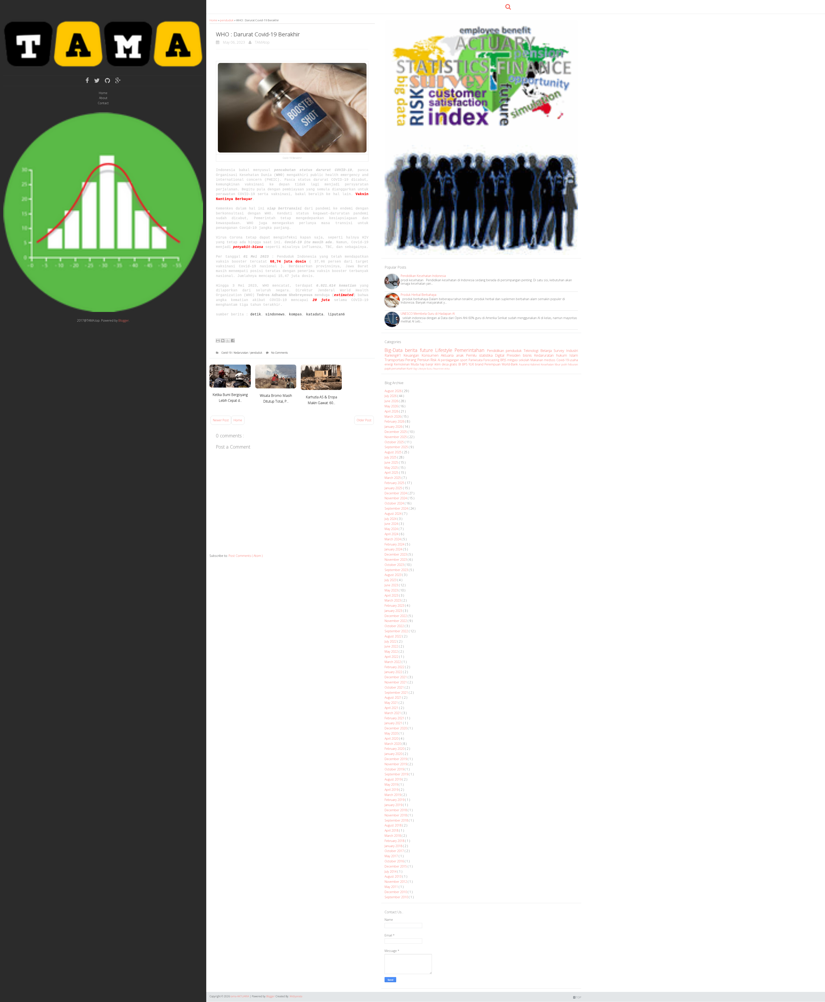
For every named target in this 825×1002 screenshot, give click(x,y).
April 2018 (392, 830)
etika (447, 368)
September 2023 (397, 570)
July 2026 (391, 396)
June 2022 (392, 646)
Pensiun (423, 359)
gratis (454, 364)
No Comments (279, 352)
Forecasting (491, 360)
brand (479, 364)
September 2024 (397, 508)
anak (461, 355)
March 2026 (393, 416)
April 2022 (392, 657)
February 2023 (395, 605)
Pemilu (472, 355)
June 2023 (392, 585)
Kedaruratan (241, 352)
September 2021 (397, 692)
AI (439, 360)
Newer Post (221, 420)
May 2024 (392, 529)
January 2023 (394, 611)
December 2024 (396, 493)
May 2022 (392, 651)
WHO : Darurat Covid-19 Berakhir (258, 34)
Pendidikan (496, 350)
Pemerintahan (471, 350)
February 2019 (395, 800)
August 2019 (393, 779)
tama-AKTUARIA (240, 996)
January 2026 (394, 427)
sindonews (275, 314)
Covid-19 (226, 352)
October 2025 (395, 442)
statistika (487, 355)
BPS (465, 364)
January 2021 (394, 723)
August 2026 (393, 391)
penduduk (227, 20)
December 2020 (396, 728)
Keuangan (412, 355)
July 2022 (391, 641)
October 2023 (395, 565)
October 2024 (395, 503)
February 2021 (395, 718)
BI (460, 364)
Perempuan (493, 364)
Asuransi (524, 364)
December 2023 (396, 554)
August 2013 (393, 876)
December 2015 (396, 866)
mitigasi (513, 360)
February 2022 (395, 667)
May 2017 (392, 856)
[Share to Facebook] (233, 340)
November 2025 (396, 437)
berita (412, 350)
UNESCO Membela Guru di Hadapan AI (428, 314)
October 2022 (395, 626)
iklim (438, 364)
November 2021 (396, 682)
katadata (314, 314)
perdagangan (450, 360)
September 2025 (397, 447)
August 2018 (393, 825)
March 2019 (393, 795)
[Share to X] (228, 340)
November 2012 (396, 882)
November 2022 (396, 621)
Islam (573, 355)
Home (103, 93)
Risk (433, 359)
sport (464, 360)
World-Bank (510, 364)
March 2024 (393, 539)
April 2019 (392, 790)
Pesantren (439, 368)
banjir (430, 364)
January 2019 (394, 805)
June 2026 (392, 401)
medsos (550, 360)
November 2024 (396, 498)
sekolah (524, 360)
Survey (560, 350)
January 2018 (394, 846)
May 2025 (392, 468)
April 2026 (392, 411)
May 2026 (392, 406)
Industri (572, 350)
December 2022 (396, 616)
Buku (430, 368)
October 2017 (395, 851)
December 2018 (396, 810)
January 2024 (394, 549)
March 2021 (393, 713)
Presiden (515, 355)
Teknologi (532, 350)
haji (423, 364)
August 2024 (393, 514)
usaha (574, 360)
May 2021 (392, 703)
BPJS (503, 360)
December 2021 (396, 677)
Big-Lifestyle (420, 368)
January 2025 (394, 488)
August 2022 (393, 636)
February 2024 (395, 544)
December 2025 (396, 432)
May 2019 (392, 784)
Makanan (537, 360)
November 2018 (396, 815)
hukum (562, 355)
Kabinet (535, 364)
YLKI (472, 364)
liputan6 (336, 314)
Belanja (547, 350)
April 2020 (392, 738)
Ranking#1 (394, 355)
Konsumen (431, 355)
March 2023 (393, 600)
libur (558, 364)
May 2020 (392, 733)
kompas (295, 314)
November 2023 (396, 560)
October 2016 (395, 861)
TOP (578, 997)
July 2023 (391, 580)
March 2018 (393, 836)
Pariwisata (476, 360)
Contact (103, 103)
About (103, 98)
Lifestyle (445, 350)
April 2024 (392, 534)
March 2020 (393, 744)
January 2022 (394, 672)
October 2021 (395, 687)
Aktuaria (448, 355)
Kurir (410, 368)
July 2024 (391, 519)
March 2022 (393, 662)
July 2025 (391, 457)
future (427, 350)
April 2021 (392, 708)
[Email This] (218, 340)
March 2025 (393, 478)
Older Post (364, 420)
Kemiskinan (402, 364)
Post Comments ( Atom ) (246, 556)
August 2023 (393, 575)
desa (446, 364)
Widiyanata (296, 996)
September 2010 (397, 897)
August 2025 (393, 452)
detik (255, 314)
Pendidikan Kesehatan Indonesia (423, 276)
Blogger (123, 320)
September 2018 (397, 820)
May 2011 (392, 887)
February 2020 (395, 749)
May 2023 (392, 590)
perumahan (399, 368)
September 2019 (397, 774)
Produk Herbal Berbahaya (418, 295)
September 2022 (397, 631)
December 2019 (396, 759)
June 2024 (392, 524)
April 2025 (392, 472)
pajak (388, 368)
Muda (415, 364)
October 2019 (395, 769)
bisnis (528, 355)
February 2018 (395, 841)
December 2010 (396, 892)
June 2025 (392, 462)
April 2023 (392, 595)
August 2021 (393, 697)
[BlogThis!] (223, 340)
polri (564, 364)
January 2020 (394, 754)
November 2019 (396, 764)
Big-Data (395, 350)
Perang (411, 359)
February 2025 (395, 483)
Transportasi (395, 359)
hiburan (573, 364)
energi (389, 364)
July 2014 (391, 871)
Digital (501, 355)
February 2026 (395, 421)
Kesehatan (548, 364)
